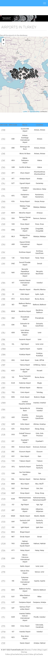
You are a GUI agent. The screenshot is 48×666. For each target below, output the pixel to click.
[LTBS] (15, 78)
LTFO (3, 637)
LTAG (3, 167)
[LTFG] (20, 78)
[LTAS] (20, 69)
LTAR (3, 224)
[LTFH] (26, 69)
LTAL (3, 196)
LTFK (3, 626)
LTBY (3, 417)
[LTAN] (20, 75)
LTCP (3, 510)
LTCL (3, 488)
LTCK (3, 484)
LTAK (3, 189)
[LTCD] (31, 72)
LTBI (3, 325)
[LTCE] (33, 72)
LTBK (3, 339)
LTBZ (3, 424)
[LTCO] (36, 72)
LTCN (3, 499)
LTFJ (3, 617)
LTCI (3, 473)
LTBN (3, 355)
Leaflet (25, 111)
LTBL (3, 344)
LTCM (3, 493)
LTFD (3, 590)
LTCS (3, 522)
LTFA (3, 566)
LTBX (3, 409)
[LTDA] (26, 78)
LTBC (3, 290)
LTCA (3, 429)
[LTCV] (34, 76)
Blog (39, 650)
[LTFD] (12, 72)
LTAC (3, 139)
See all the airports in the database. (14, 35)
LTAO (3, 207)
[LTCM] (24, 68)
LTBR (3, 377)
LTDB (3, 558)
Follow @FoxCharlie (36, 654)
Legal (44, 650)
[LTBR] (16, 71)
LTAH (3, 173)
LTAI (3, 179)
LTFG (3, 602)
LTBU (3, 392)
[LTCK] (34, 74)
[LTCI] (36, 74)
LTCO (3, 505)
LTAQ (3, 218)
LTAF (3, 160)
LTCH (3, 467)
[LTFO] (32, 69)
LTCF (3, 456)
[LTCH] (30, 77)
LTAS (3, 230)
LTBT (3, 388)
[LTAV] (19, 73)
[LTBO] (16, 74)
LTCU (3, 532)
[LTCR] (32, 77)
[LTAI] (18, 77)
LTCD (3, 447)
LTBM (3, 349)
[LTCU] (32, 74)
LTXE (3, 643)
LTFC (3, 581)
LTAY (3, 264)
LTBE (3, 299)
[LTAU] (25, 74)
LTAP (3, 213)
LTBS (3, 383)
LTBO (3, 360)
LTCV (3, 537)
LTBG (3, 311)
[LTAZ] (23, 74)
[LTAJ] (27, 77)
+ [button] (3, 40)
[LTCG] (31, 70)
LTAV (3, 252)
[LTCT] (37, 72)
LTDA (3, 550)
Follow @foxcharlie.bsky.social (16, 654)
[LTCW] (37, 76)
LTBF (3, 305)
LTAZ (3, 273)
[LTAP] (25, 70)
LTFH (3, 608)
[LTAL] (22, 69)
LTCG (3, 461)
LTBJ (3, 333)
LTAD (3, 148)
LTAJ (3, 183)
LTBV (3, 397)
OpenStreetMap (35, 111)
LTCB (3, 435)
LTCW (3, 544)
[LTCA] (30, 74)
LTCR (3, 516)
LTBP (3, 365)
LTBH (3, 318)
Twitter (34, 650)
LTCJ (3, 479)
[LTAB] (21, 72)
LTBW (3, 403)
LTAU (3, 244)
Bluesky (28, 650)
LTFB (3, 572)
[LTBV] (13, 77)
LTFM (3, 632)
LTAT (3, 237)
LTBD (3, 294)
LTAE (3, 154)
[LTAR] (27, 72)
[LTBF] (14, 72)
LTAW (3, 258)
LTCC (3, 441)
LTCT (3, 527)
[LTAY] (16, 76)
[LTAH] (18, 74)
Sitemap (24, 652)
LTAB (3, 130)
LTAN (3, 201)
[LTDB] (24, 77)
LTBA (3, 283)
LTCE (3, 452)
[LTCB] (28, 70)
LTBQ (3, 371)
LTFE (3, 597)
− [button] (3, 43)
